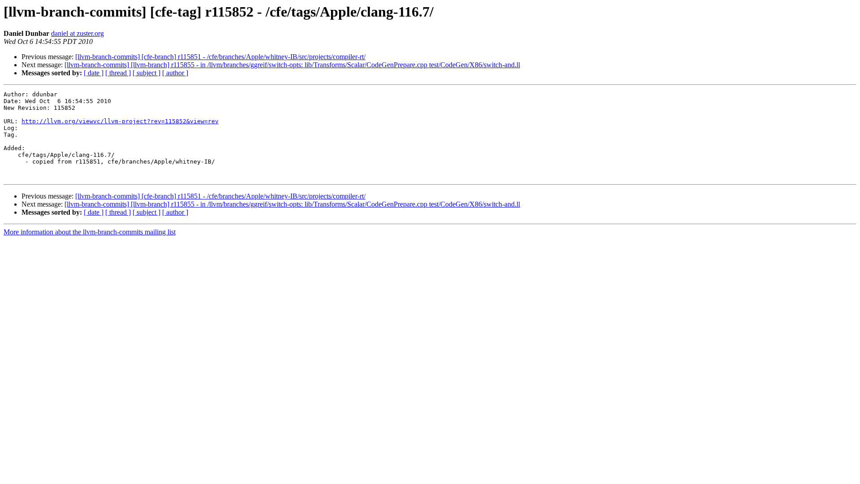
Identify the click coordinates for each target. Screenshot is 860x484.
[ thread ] (118, 73)
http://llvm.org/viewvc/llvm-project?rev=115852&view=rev (120, 121)
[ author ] (175, 73)
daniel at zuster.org (77, 33)
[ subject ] (146, 73)
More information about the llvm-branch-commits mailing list (90, 232)
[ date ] (93, 73)
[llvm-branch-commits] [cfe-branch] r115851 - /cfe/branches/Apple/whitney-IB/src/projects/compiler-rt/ (220, 56)
